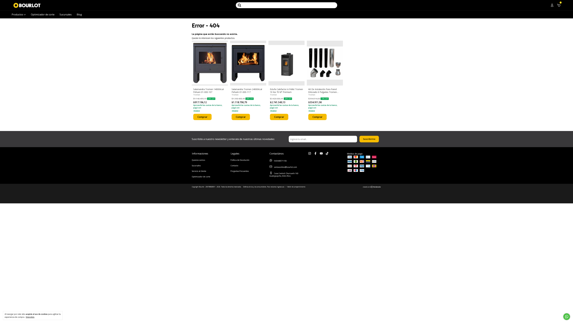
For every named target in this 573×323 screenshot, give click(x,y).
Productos (18, 14)
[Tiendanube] (372, 187)
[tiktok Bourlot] (327, 153)
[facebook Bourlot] (315, 153)
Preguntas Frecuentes (240, 171)
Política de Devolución (240, 160)
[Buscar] (239, 5)
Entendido (30, 317)
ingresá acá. (281, 187)
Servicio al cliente (199, 171)
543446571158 (280, 161)
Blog (79, 14)
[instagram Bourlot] (309, 153)
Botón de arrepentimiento (296, 187)
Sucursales (66, 14)
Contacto (234, 165)
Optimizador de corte (42, 14)
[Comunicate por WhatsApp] (566, 316)
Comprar (202, 117)
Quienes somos (198, 160)
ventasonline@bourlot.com (285, 167)
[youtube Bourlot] (321, 153)
